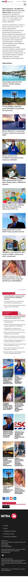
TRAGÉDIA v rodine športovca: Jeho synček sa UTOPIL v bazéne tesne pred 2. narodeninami (14, 336)
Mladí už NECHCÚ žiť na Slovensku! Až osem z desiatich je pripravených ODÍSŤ (14, 333)
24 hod (19, 314)
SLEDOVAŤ (6, 507)
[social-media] (2, 555)
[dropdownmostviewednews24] (14, 357)
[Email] (11, 498)
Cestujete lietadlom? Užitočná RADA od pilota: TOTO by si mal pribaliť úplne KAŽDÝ (14, 352)
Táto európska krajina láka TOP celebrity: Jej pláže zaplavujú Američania (14, 348)
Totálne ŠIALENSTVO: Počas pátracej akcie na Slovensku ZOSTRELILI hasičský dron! (14, 340)
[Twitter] (7, 498)
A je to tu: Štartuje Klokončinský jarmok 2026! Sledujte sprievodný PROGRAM (14, 306)
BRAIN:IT (9, 570)
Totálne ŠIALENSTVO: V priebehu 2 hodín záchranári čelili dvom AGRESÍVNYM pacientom (14, 297)
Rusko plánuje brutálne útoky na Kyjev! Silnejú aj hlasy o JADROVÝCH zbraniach (15, 344)
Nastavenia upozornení (10, 536)
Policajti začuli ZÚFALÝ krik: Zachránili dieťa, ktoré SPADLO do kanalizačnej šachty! (14, 302)
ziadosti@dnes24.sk (5, 552)
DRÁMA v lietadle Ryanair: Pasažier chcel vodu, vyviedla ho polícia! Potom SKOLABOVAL (15, 325)
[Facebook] (4, 498)
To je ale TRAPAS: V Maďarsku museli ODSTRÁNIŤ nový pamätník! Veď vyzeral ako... (14, 329)
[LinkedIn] (15, 498)
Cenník (6, 528)
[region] (11, 2)
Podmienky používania (10, 531)
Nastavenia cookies (9, 534)
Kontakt (6, 525)
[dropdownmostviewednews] (14, 310)
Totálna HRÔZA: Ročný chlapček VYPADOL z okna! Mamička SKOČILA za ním (14, 317)
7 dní (19, 312)
